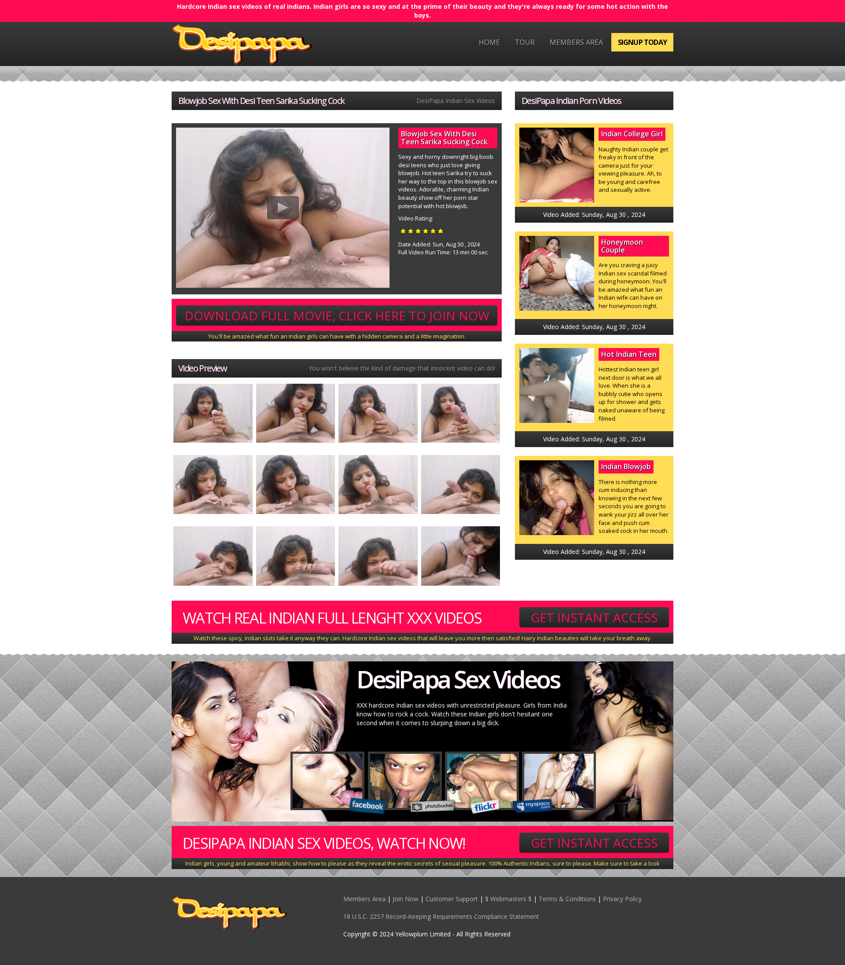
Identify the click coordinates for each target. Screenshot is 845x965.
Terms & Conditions (567, 899)
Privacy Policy (622, 899)
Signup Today (642, 42)
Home (489, 42)
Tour (525, 42)
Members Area (576, 42)
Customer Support (452, 899)
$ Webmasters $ (508, 899)
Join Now (406, 899)
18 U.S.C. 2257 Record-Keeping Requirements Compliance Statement (441, 916)
